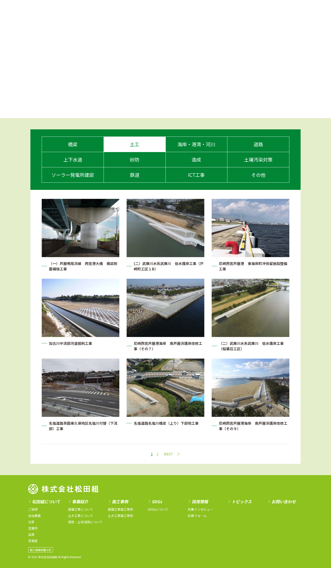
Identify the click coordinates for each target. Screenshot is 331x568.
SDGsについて (158, 509)
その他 (258, 174)
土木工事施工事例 (120, 515)
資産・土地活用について (85, 522)
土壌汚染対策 (258, 159)
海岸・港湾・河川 (196, 144)
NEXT (168, 454)
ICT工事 (196, 174)
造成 (196, 159)
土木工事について (80, 515)
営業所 (33, 528)
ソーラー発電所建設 (72, 174)
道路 (258, 144)
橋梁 (72, 144)
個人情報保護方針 (40, 550)
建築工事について (80, 509)
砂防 (134, 159)
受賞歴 (33, 541)
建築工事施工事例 (120, 509)
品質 (31, 534)
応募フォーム (197, 515)
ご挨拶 (33, 509)
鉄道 (134, 174)
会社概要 (34, 515)
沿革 (31, 522)
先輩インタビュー (200, 509)
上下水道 (72, 159)
